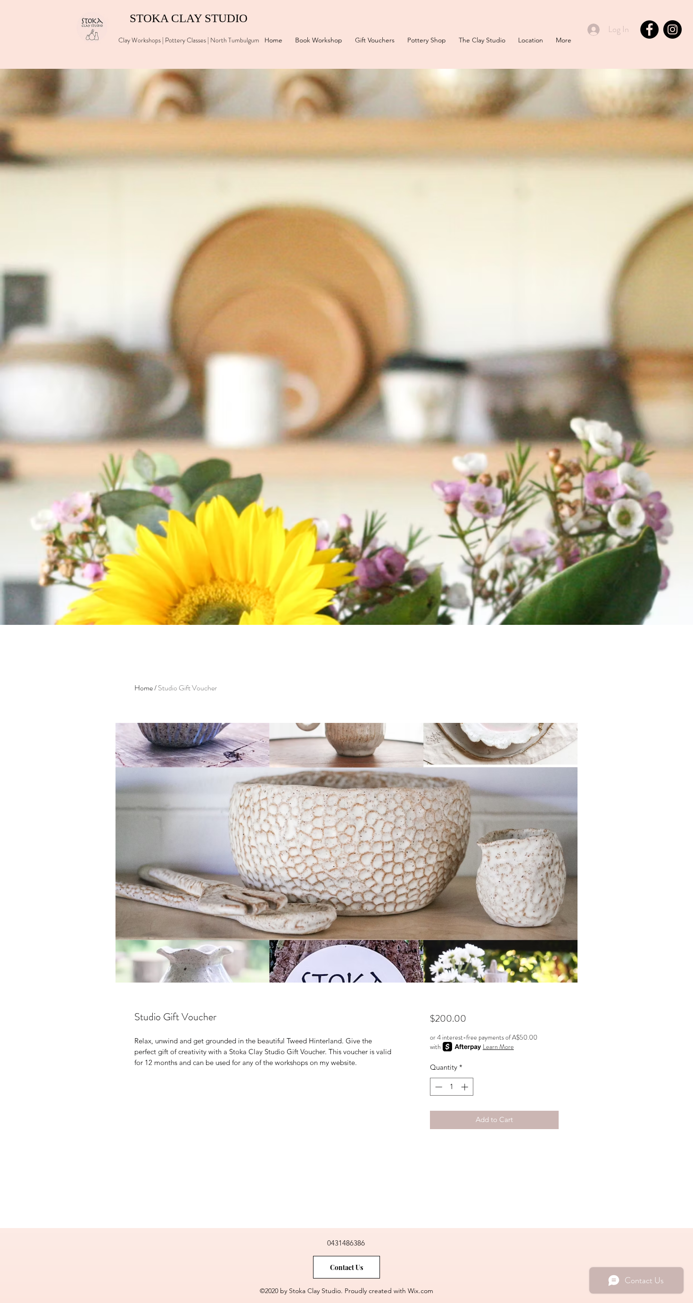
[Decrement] (437, 1087)
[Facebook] (649, 29)
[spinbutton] (451, 1087)
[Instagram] (672, 29)
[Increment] (465, 1087)
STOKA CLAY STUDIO (183, 18)
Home (143, 687)
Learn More (498, 1046)
